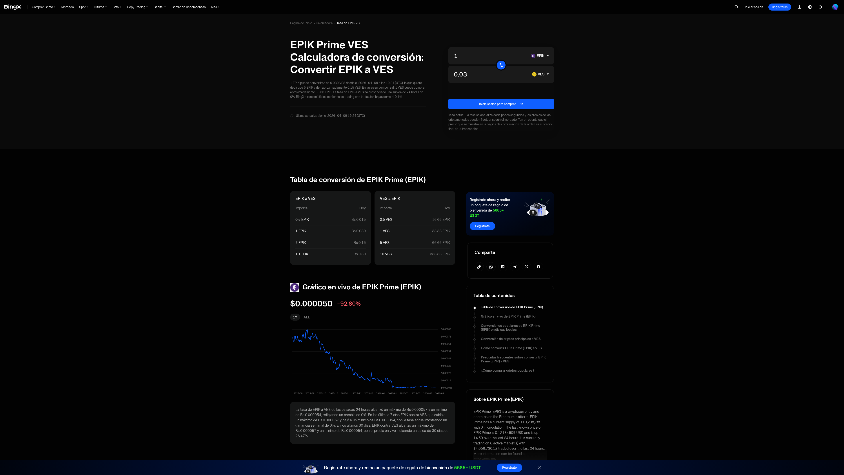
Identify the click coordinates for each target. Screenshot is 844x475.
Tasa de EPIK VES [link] (349, 23)
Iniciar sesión (754, 7)
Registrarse (780, 7)
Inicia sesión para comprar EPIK (501, 104)
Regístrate (482, 226)
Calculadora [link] (324, 23)
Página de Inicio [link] (301, 23)
